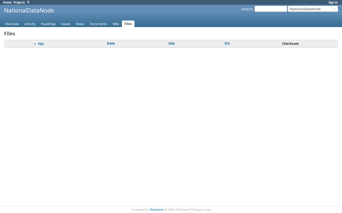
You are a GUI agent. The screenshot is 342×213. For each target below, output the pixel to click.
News (80, 24)
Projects (19, 2)
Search (247, 9)
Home (7, 2)
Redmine (156, 209)
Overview (12, 24)
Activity (30, 24)
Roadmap (48, 24)
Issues (65, 24)
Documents (98, 24)
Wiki (116, 24)
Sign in (332, 2)
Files (128, 24)
